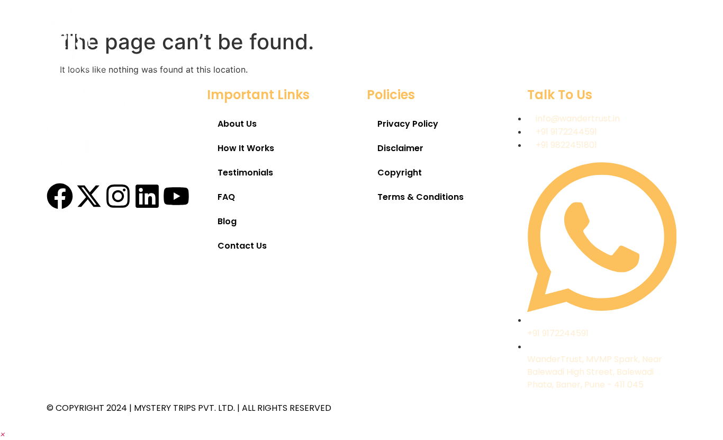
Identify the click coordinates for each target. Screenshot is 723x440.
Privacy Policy (407, 124)
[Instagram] (118, 196)
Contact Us (646, 41)
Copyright (399, 172)
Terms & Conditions (420, 197)
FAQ (541, 41)
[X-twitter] (89, 196)
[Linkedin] (147, 196)
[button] (3, 433)
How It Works (399, 41)
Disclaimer (400, 148)
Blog (585, 41)
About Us (325, 41)
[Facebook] (60, 196)
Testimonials (481, 41)
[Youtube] (176, 196)
